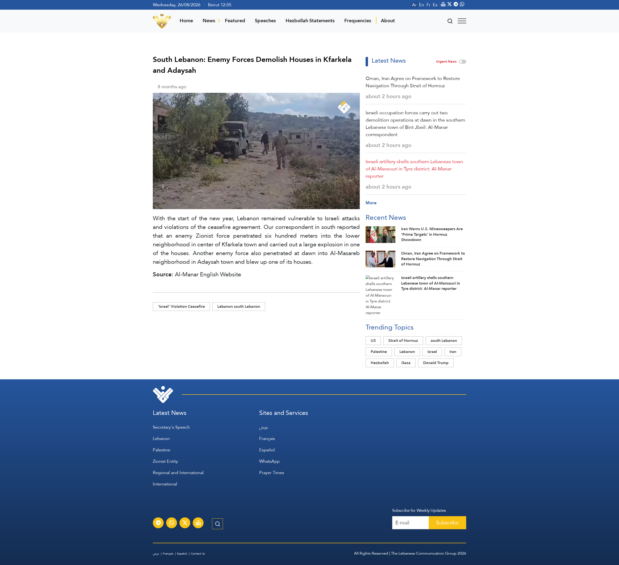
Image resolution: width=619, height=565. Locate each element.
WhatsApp (269, 461)
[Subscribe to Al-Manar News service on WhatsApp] (171, 523)
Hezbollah (380, 362)
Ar (414, 4)
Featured (235, 20)
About (388, 20)
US (373, 340)
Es (435, 4)
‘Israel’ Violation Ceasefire (181, 306)
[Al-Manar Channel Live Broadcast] (198, 523)
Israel (432, 351)
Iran (453, 351)
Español (267, 450)
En (421, 4)
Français (267, 438)
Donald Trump (436, 362)
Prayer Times (271, 473)
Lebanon (407, 351)
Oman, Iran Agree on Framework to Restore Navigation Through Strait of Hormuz (413, 82)
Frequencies (357, 20)
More (371, 203)
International (165, 484)
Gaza (406, 362)
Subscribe (447, 522)
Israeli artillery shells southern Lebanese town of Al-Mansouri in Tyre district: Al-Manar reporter (414, 169)
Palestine (379, 351)
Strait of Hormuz (403, 340)
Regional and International (178, 473)
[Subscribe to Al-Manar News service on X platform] (185, 523)
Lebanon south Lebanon (238, 306)
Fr (428, 4)
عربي (263, 427)
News (209, 20)
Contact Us (198, 553)
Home (186, 20)
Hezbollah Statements (310, 20)
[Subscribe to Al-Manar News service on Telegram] (158, 523)
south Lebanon (444, 340)
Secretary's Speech (171, 427)
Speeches (265, 20)
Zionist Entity (165, 461)
